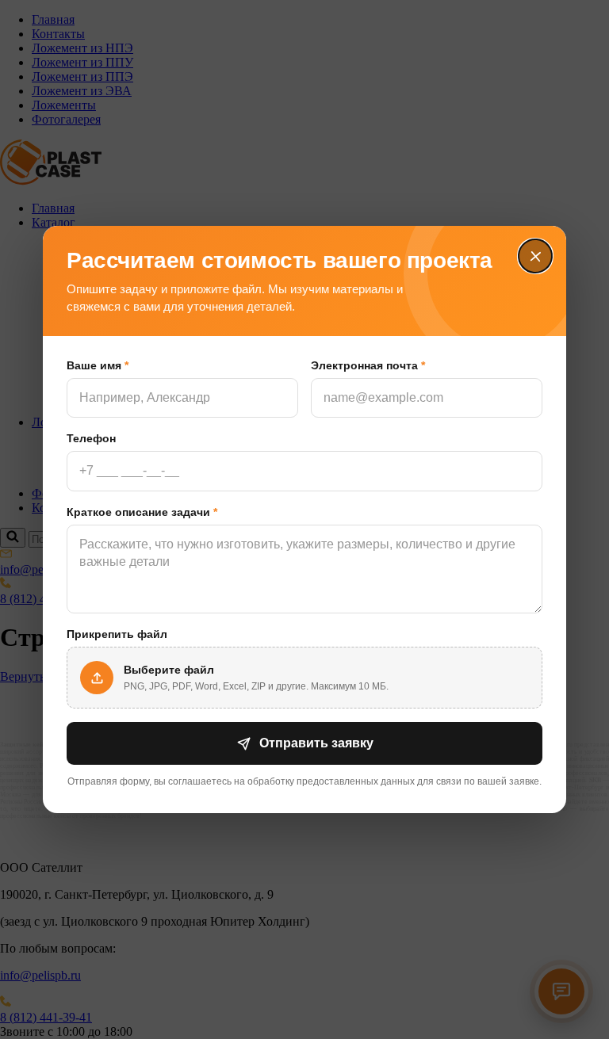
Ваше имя (97, 365)
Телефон (91, 438)
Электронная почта (368, 365)
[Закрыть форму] (535, 257)
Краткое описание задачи (142, 512)
